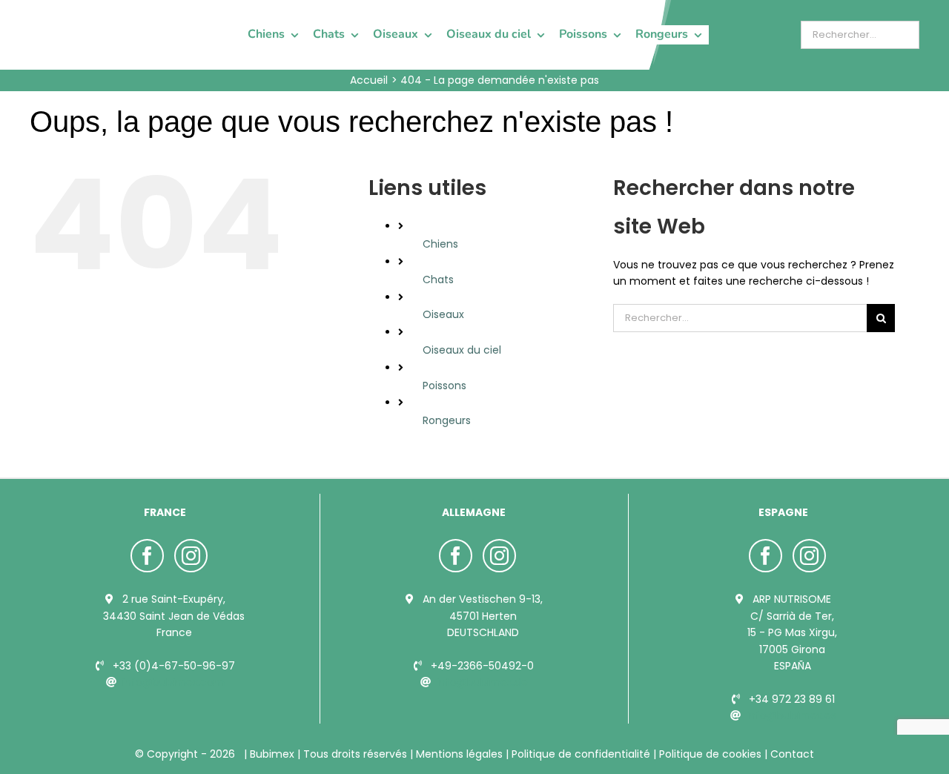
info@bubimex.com (173, 682)
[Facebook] (147, 555)
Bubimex (272, 754)
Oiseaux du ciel (462, 350)
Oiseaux (443, 314)
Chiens (440, 243)
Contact (790, 754)
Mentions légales (459, 754)
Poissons (444, 385)
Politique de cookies (710, 754)
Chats (438, 279)
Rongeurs (447, 420)
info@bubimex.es (791, 715)
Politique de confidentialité (581, 754)
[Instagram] (191, 555)
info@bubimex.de (482, 682)
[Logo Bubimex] (71, 16)
